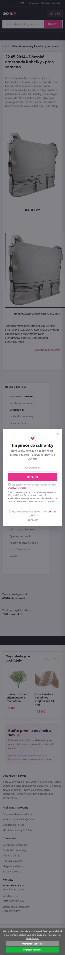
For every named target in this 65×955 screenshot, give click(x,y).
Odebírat (32, 477)
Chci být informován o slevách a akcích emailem (32, 486)
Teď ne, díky (32, 519)
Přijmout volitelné (32, 949)
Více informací (32, 938)
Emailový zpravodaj (17, 487)
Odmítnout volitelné (32, 943)
